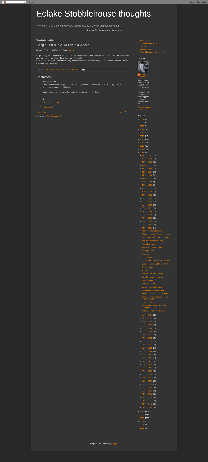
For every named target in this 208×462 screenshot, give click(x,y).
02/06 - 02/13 (147, 391)
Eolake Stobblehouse (145, 76)
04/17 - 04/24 (147, 358)
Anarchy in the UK (149, 251)
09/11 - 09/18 (147, 205)
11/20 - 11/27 (147, 172)
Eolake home (145, 41)
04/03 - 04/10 (147, 365)
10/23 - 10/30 (147, 185)
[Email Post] (83, 69)
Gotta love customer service (152, 277)
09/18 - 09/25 (147, 202)
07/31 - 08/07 (147, 225)
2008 (142, 418)
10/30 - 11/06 (147, 182)
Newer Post (41, 112)
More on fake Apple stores (152, 287)
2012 (142, 149)
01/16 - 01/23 (147, 401)
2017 (142, 133)
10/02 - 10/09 (147, 195)
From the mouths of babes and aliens (156, 234)
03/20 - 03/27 (147, 371)
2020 (142, 123)
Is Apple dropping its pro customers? (156, 238)
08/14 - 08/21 (147, 218)
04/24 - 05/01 (147, 355)
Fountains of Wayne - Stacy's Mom (155, 294)
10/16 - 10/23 (147, 188)
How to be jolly (147, 302)
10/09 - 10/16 (147, 192)
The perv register (148, 284)
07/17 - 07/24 (147, 315)
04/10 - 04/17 (147, 361)
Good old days (147, 257)
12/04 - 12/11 (147, 165)
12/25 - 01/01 (147, 155)
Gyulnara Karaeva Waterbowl (153, 290)
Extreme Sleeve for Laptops (152, 274)
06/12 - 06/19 (147, 331)
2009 (142, 415)
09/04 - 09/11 (147, 208)
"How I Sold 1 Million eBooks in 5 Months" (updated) (154, 307)
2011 (142, 153)
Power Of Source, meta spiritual (152, 52)
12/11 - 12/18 (147, 162)
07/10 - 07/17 (147, 318)
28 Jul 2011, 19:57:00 (51, 102)
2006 (142, 425)
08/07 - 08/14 (147, 221)
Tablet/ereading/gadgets (149, 43)
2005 (142, 428)
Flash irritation (147, 280)
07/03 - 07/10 (147, 322)
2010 (142, 411)
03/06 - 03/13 (147, 378)
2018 (142, 129)
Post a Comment (46, 107)
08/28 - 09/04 (147, 212)
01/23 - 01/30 (147, 398)
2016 (142, 136)
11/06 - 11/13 (147, 179)
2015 (142, 139)
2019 (142, 126)
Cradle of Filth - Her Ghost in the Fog (156, 261)
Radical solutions (148, 244)
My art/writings (145, 49)
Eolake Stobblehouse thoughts (93, 13)
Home (83, 112)
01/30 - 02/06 (147, 394)
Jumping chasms (148, 267)
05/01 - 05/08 (147, 351)
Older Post (124, 112)
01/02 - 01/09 (147, 407)
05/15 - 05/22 (147, 345)
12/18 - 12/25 (147, 159)
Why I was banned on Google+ (153, 241)
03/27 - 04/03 (147, 368)
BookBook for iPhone (150, 271)
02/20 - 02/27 (147, 384)
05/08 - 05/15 (147, 348)
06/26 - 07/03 (147, 325)
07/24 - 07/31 (147, 228)
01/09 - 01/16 (147, 404)
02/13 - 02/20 (147, 388)
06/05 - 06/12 (147, 335)
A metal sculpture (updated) (152, 247)
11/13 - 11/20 (147, 175)
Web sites (143, 46)
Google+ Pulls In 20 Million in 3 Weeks (156, 264)
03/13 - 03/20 (147, 374)
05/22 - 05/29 (147, 341)
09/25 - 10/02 (147, 198)
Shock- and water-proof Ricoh (153, 311)
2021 (142, 120)
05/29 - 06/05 (147, 338)
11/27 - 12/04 (147, 169)
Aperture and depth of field (152, 231)
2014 (142, 143)
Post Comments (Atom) (56, 116)
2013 (142, 146)
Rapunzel (145, 254)
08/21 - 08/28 (147, 215)
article (71, 50)
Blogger (114, 444)
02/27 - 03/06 (147, 381)
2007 (142, 422)
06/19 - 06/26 (147, 328)
